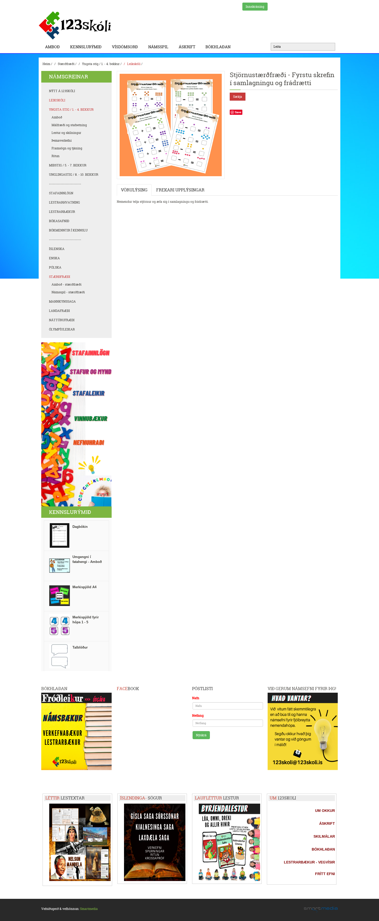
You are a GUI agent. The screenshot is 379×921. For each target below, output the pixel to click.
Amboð (52, 47)
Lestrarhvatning (64, 202)
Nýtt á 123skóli (62, 91)
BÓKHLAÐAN (217, 47)
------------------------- (65, 184)
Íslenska (56, 249)
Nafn (195, 698)
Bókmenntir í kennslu (68, 230)
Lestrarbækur (62, 211)
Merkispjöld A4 (84, 587)
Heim (46, 64)
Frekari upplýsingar (180, 190)
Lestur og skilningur (66, 133)
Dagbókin (80, 527)
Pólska (55, 267)
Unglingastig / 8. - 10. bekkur (73, 174)
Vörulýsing (134, 190)
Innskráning (255, 6)
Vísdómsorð (125, 47)
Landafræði (59, 311)
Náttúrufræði (62, 320)
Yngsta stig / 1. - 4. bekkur (101, 64)
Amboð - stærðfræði (66, 284)
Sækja (237, 96)
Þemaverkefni (62, 140)
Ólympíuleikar (62, 329)
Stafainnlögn (61, 193)
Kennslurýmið (86, 47)
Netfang (198, 715)
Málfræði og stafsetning (69, 125)
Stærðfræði (66, 64)
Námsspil (158, 47)
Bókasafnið (59, 221)
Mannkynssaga (62, 301)
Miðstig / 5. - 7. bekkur (67, 165)
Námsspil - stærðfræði (68, 292)
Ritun (56, 156)
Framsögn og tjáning (67, 148)
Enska (54, 258)
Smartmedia (89, 909)
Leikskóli (134, 64)
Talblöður (80, 647)
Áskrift (187, 47)
